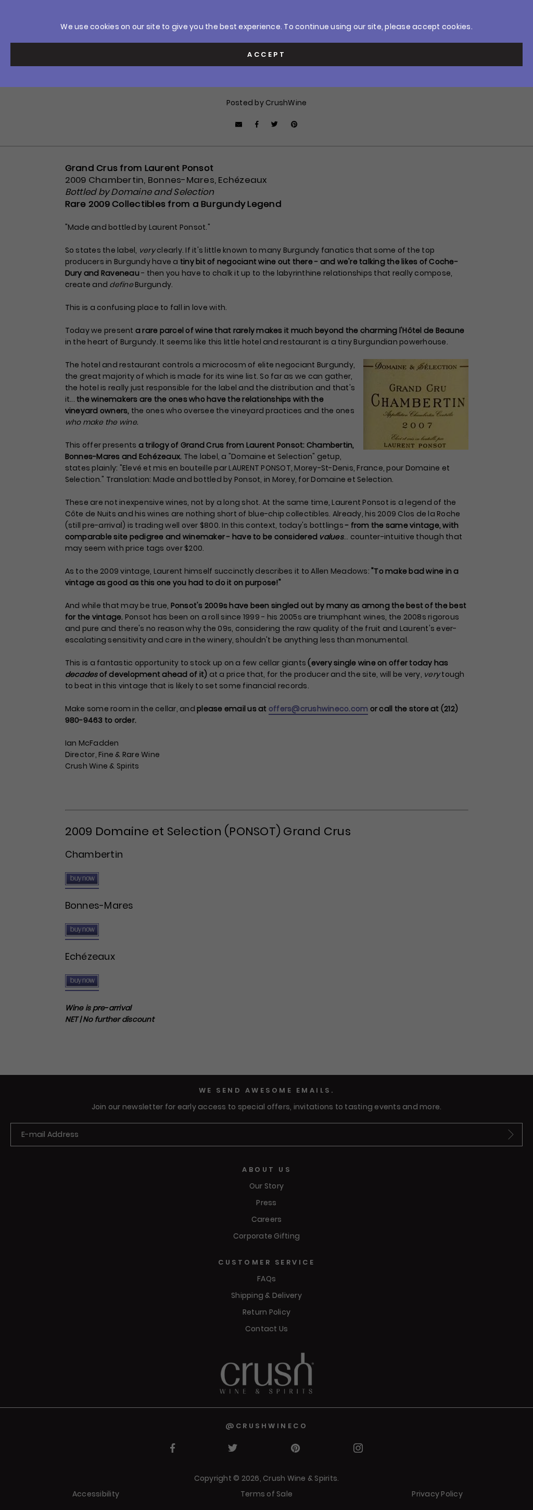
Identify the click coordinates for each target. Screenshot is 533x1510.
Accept (266, 54)
